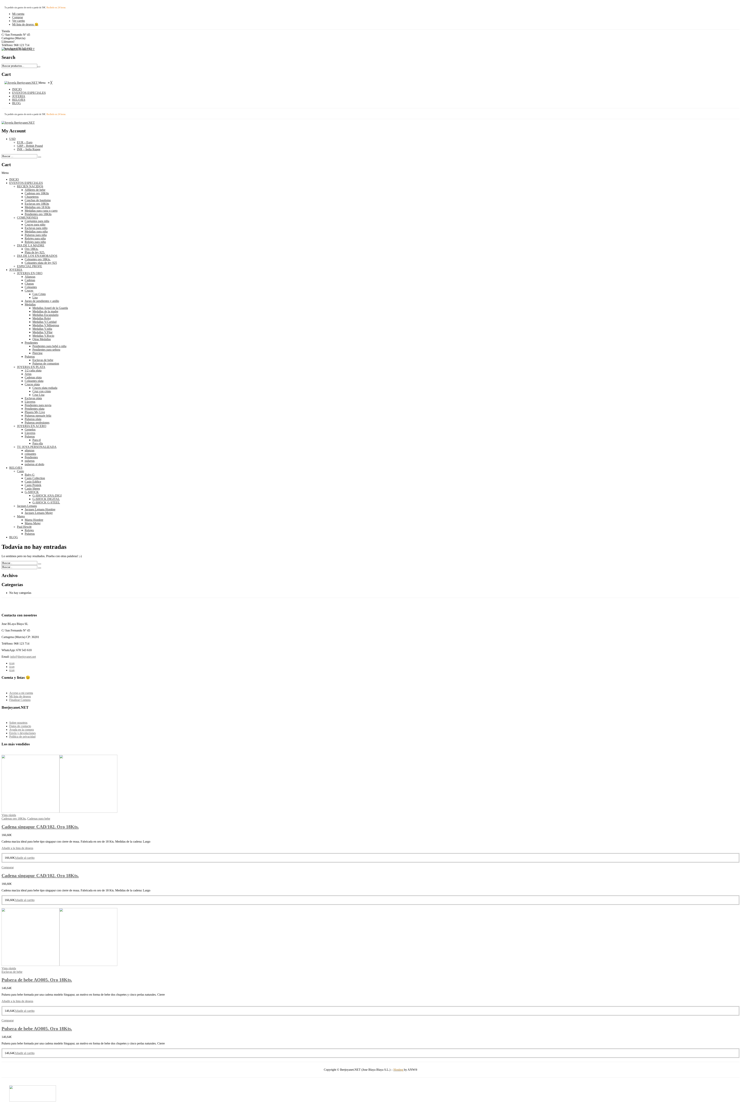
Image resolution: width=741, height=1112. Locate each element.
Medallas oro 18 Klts (37, 207)
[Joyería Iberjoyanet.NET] (18, 49)
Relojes (29, 530)
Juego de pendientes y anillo (42, 301)
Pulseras (30, 356)
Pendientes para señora (46, 349)
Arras (28, 374)
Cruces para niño (35, 224)
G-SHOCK (32, 492)
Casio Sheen (32, 488)
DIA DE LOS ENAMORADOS (37, 255)
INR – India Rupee (28, 149)
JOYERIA (15, 269)
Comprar (17, 17)
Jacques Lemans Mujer (39, 513)
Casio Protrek (33, 485)
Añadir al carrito (25, 857)
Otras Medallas (41, 339)
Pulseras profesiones (37, 422)
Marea (21, 516)
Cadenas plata (33, 377)
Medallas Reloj (41, 318)
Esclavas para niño (36, 228)
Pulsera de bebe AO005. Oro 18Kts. (37, 979)
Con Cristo (39, 294)
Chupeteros (32, 196)
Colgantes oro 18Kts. (38, 259)
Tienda (6, 31)
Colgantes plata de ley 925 (41, 262)
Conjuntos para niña (37, 221)
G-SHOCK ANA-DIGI (47, 495)
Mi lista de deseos (20, 696)
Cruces (29, 290)
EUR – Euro (24, 142)
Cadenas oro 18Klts (37, 193)
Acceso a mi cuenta (21, 693)
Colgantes (31, 287)
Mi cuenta (18, 13)
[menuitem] (17, 89)
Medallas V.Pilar (42, 332)
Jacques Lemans (27, 506)
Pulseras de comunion (45, 363)
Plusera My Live (35, 412)
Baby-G (30, 474)
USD (12, 138)
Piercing (37, 353)
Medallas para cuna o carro (41, 210)
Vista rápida (9, 815)
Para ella (37, 443)
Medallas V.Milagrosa (45, 325)
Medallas (30, 304)
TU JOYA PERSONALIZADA (37, 447)
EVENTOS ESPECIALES (26, 182)
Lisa (35, 297)
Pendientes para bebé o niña (49, 346)
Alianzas (30, 276)
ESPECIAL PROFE (29, 266)
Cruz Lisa (38, 394)
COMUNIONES (27, 217)
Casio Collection (35, 478)
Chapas (29, 283)
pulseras (30, 460)
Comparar (8, 867)
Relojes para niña (35, 238)
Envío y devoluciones (22, 733)
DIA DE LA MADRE (30, 245)
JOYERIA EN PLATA (31, 367)
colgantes (30, 453)
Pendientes (31, 342)
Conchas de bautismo (38, 200)
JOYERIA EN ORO (29, 273)
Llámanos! (8, 41)
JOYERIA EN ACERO (31, 426)
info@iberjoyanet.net (23, 656)
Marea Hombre (34, 519)
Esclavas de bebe (42, 360)
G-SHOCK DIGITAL (46, 499)
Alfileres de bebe (35, 189)
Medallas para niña (36, 231)
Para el (36, 440)
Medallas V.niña (42, 328)
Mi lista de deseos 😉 (25, 24)
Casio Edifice (33, 481)
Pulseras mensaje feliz (38, 415)
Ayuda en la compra (21, 729)
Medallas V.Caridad (44, 321)
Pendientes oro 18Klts (38, 214)
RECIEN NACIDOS (30, 186)
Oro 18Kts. (31, 248)
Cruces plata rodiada (44, 387)
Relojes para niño (35, 242)
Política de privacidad (22, 736)
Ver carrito (18, 20)
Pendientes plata (34, 408)
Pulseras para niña (36, 235)
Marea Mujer (33, 523)
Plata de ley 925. (35, 252)
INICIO (14, 179)
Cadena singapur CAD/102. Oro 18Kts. (40, 826)
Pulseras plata (33, 419)
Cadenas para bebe (38, 818)
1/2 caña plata (33, 370)
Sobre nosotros (18, 722)
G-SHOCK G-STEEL (46, 502)
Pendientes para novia (38, 405)
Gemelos (30, 429)
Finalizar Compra (19, 700)
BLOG (13, 537)
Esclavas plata (33, 398)
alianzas (29, 450)
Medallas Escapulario (45, 315)
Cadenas (30, 280)
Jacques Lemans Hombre (40, 509)
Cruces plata (32, 384)
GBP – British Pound (30, 145)
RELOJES (15, 467)
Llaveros (30, 401)
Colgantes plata (34, 381)
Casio (20, 471)
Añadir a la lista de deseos (17, 848)
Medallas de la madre (45, 311)
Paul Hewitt (24, 526)
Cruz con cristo (41, 391)
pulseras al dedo (34, 464)
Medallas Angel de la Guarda (50, 308)
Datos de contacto (20, 726)
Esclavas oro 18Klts (37, 203)
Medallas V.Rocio (43, 335)
